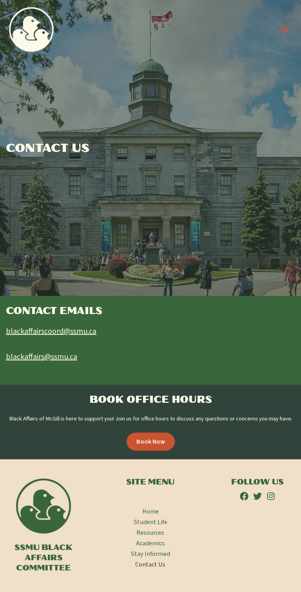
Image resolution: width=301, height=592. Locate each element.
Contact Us (150, 564)
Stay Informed (150, 554)
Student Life (150, 522)
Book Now (150, 441)
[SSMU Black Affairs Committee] (31, 29)
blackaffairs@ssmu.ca (41, 356)
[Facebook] (244, 496)
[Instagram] (271, 496)
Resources (150, 532)
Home (150, 511)
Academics (150, 543)
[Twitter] (257, 496)
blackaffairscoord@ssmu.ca (51, 331)
